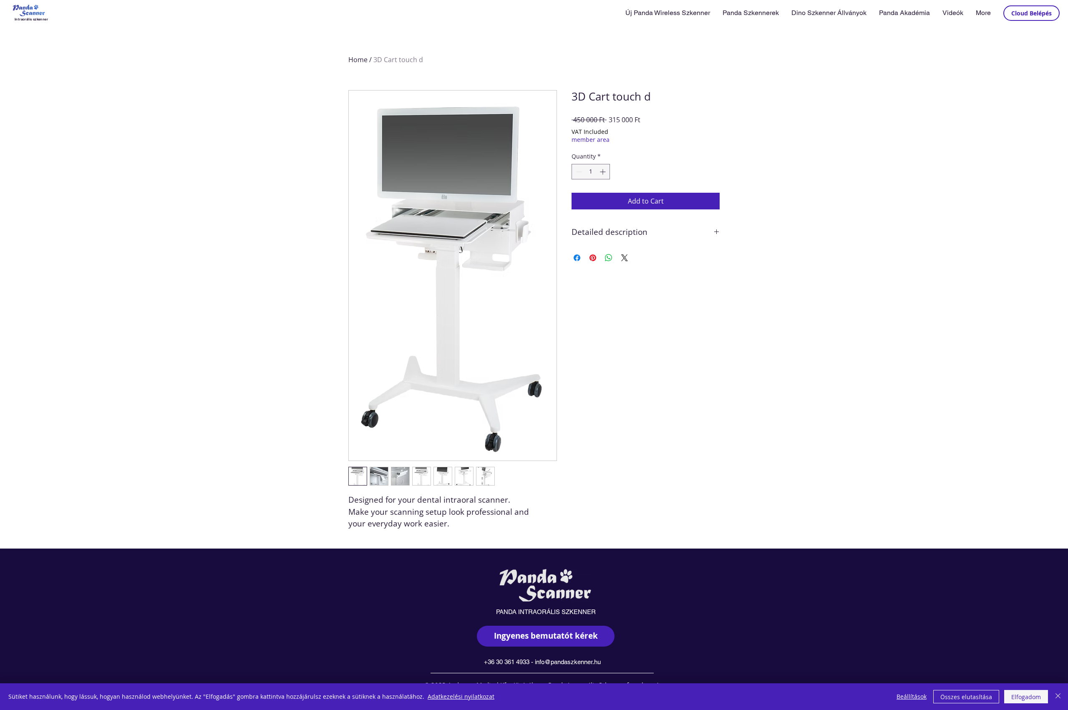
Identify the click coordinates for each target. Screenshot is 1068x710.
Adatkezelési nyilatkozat (461, 696)
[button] (750, 13)
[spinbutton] (590, 171)
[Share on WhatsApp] (609, 258)
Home (358, 59)
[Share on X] (625, 258)
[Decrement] (578, 171)
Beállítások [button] (912, 696)
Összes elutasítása (966, 697)
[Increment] (603, 171)
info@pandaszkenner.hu (568, 661)
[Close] (1058, 696)
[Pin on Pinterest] (593, 258)
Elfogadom (1026, 697)
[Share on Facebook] (577, 258)
